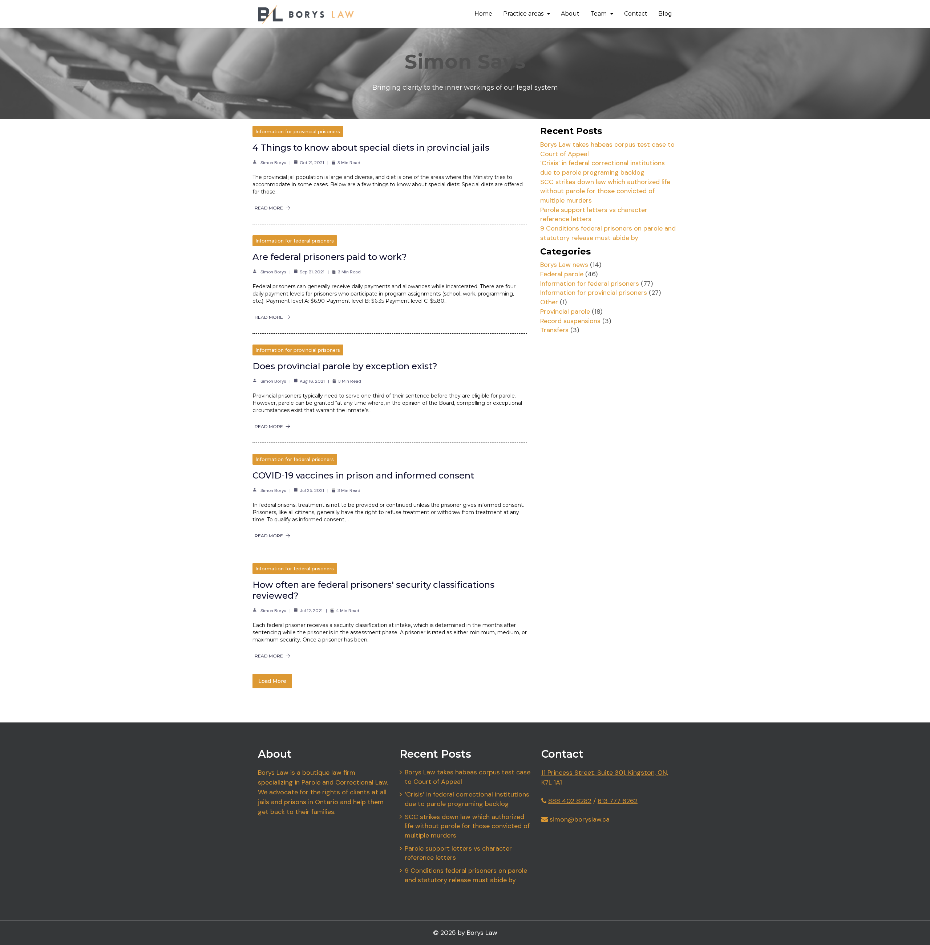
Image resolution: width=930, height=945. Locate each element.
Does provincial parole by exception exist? (344, 366)
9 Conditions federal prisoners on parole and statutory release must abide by (608, 233)
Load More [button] (272, 681)
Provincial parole (565, 311)
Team (598, 13)
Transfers (554, 330)
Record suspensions (570, 321)
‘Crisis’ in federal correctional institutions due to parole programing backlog (602, 168)
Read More (269, 208)
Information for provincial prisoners (298, 131)
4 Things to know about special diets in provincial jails (370, 147)
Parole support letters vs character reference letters (458, 853)
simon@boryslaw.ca (580, 819)
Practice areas (523, 13)
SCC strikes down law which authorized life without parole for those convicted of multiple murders (605, 191)
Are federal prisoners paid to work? (329, 257)
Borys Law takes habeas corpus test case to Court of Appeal (467, 777)
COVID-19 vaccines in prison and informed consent (363, 475)
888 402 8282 (569, 801)
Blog (665, 13)
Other (549, 302)
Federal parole (561, 274)
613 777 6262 (618, 801)
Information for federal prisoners (295, 240)
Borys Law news (564, 264)
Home (483, 13)
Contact (635, 13)
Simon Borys (273, 163)
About (570, 13)
